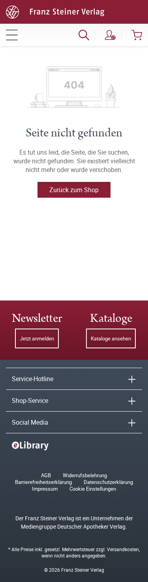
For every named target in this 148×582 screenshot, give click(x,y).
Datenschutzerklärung (108, 482)
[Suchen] (84, 35)
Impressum (45, 489)
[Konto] (110, 35)
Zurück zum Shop (74, 189)
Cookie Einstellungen (92, 489)
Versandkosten (123, 549)
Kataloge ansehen (111, 338)
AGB (46, 475)
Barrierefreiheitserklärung (43, 482)
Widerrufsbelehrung (85, 475)
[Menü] (12, 35)
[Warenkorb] (137, 35)
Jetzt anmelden (37, 338)
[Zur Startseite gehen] (55, 11)
